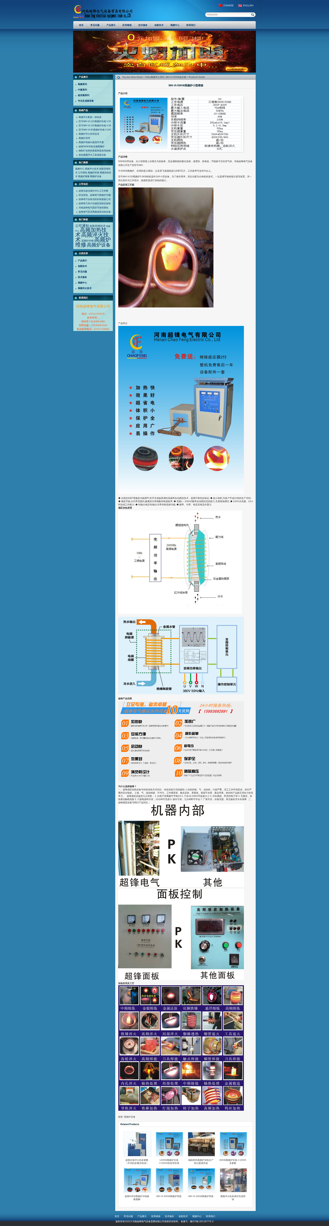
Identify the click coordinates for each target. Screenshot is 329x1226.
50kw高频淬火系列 (154, 77)
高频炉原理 (84, 138)
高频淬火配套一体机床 (90, 117)
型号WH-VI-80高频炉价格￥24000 (96, 129)
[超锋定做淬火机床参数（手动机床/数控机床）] (139, 1144)
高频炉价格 (93, 172)
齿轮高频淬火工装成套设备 (92, 155)
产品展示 (82, 260)
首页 (117, 1216)
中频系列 (82, 89)
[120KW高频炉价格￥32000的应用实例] (171, 1144)
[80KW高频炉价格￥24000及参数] (235, 1144)
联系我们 (210, 1216)
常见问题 (82, 271)
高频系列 (82, 84)
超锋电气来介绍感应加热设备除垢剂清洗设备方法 (104, 203)
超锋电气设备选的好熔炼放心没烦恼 (97, 199)
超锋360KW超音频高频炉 (92, 146)
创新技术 (82, 266)
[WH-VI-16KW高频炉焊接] (203, 1180)
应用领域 (155, 1216)
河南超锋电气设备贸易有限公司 (106, 11)
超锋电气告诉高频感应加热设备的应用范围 (100, 211)
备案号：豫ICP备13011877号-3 (197, 1221)
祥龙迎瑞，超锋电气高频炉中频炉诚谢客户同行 (103, 195)
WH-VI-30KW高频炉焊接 (168, 1196)
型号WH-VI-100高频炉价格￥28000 (97, 125)
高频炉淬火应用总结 (89, 134)
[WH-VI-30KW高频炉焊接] (171, 1180)
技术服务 (82, 277)
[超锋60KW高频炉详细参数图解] (139, 1180)
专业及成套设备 (86, 100)
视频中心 (79, 168)
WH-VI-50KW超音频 (176, 77)
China (228, 5)
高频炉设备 (95, 176)
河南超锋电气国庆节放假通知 (93, 207)
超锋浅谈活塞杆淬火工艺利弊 (93, 191)
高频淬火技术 (92, 168)
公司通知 (82, 172)
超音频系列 (83, 95)
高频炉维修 (83, 176)
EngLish (247, 5)
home (140, 77)
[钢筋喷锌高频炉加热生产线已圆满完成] (203, 1144)
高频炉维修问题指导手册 (91, 142)
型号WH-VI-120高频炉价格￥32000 (97, 121)
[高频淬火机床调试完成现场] (235, 1180)
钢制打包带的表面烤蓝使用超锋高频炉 (98, 150)
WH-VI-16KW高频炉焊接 (200, 1196)
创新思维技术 (97, 225)
